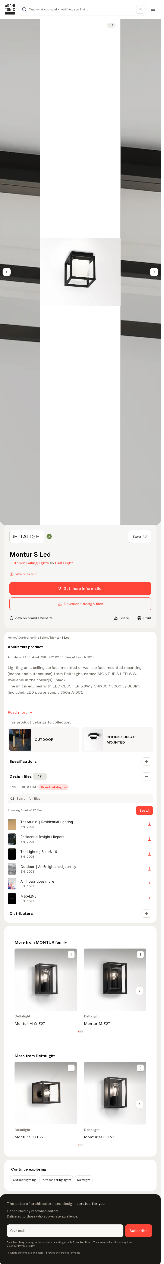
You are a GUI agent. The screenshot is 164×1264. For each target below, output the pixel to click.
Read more (18, 712)
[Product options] (71, 954)
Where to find (26, 574)
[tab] (13, 787)
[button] (78, 1031)
